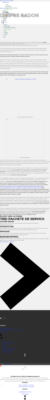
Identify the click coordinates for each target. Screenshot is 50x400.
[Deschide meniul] (7, 8)
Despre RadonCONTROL (9, 342)
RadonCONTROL (7, 363)
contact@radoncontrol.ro (6, 328)
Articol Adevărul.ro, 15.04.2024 (26, 386)
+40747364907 (3, 332)
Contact (5, 347)
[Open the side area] (2, 20)
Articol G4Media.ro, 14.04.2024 (26, 385)
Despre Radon (6, 344)
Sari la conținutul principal (6, 0)
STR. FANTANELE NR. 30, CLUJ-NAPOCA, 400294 (12, 329)
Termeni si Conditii (7, 350)
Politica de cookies (7, 352)
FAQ (4, 345)
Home (4, 341)
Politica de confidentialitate (9, 348)
